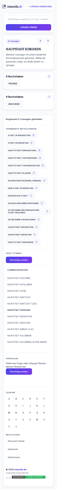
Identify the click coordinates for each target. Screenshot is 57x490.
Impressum (13, 449)
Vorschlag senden (19, 260)
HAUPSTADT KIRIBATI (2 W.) (20, 329)
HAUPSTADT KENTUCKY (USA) (22, 304)
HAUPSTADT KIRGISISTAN (19, 316)
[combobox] (28, 19)
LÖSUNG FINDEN (28, 27)
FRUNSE (13, 83)
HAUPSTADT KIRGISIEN (18, 310)
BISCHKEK (14, 104)
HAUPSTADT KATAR (16, 291)
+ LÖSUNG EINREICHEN (40, 7)
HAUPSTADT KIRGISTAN (18, 323)
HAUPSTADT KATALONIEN (19, 284)
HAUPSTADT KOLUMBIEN (19, 336)
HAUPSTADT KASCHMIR (18, 278)
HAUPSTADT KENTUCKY (19, 297)
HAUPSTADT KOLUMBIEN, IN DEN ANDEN (27, 342)
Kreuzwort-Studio (16, 441)
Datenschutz (14, 457)
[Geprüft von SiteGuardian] (28, 478)
